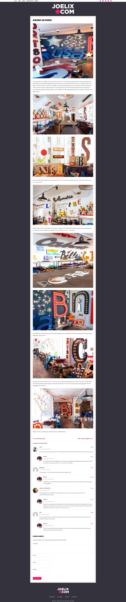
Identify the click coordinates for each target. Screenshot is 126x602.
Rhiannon (42, 467)
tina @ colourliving (44, 488)
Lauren (55, 89)
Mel (40, 512)
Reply (92, 447)
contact (36, 0)
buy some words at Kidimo (54, 381)
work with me (29, 0)
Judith (45, 456)
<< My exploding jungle (39, 438)
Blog (15, 0)
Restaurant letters (61, 180)
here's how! (42, 335)
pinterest (74, 596)
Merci (34, 89)
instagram (52, 596)
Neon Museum (59, 81)
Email (34, 562)
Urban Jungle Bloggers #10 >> (85, 438)
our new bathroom (37, 182)
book (19, 0)
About (23, 0)
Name (34, 555)
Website (35, 569)
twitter (67, 596)
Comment (35, 543)
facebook (59, 596)
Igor (40, 447)
